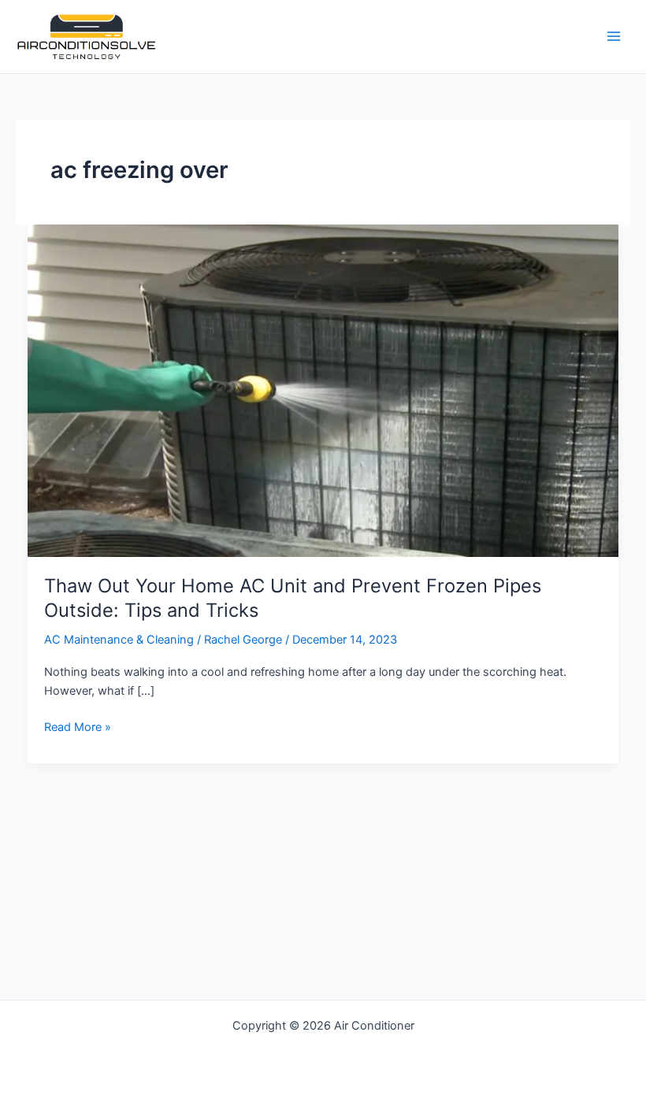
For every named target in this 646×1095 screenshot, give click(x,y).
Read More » (77, 728)
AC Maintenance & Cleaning (119, 640)
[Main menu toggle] (613, 37)
